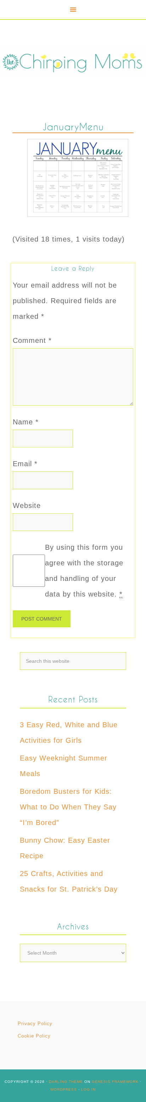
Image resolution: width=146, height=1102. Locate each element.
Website (27, 505)
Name (26, 422)
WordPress (63, 1089)
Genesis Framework (115, 1082)
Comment (32, 340)
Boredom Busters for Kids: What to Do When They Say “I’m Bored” (68, 806)
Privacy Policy (35, 1023)
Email (25, 464)
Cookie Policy (34, 1036)
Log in (88, 1089)
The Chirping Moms (73, 61)
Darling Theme (66, 1082)
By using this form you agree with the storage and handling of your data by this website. (84, 570)
